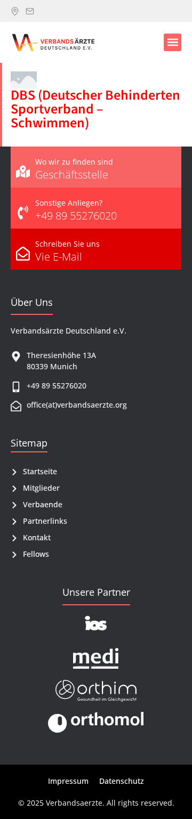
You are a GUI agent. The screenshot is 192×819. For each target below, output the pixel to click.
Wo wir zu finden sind (74, 162)
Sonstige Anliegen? (68, 203)
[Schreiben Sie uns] (23, 249)
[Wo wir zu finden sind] (23, 167)
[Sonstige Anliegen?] (23, 208)
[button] (172, 42)
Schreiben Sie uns (67, 244)
